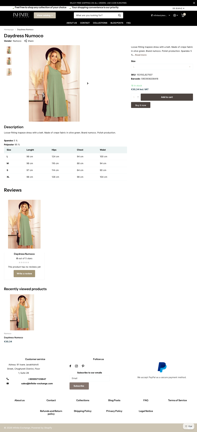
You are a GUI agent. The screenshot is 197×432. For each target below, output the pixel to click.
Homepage (9, 29)
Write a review (24, 273)
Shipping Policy (83, 411)
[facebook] (70, 366)
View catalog (44, 15)
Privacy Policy (114, 411)
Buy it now (140, 105)
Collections (100, 23)
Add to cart (167, 97)
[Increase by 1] (138, 94)
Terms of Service (177, 400)
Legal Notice (146, 411)
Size (133, 61)
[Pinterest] (83, 366)
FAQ (129, 23)
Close (194, 3)
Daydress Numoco (13, 337)
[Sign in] (175, 15)
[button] (88, 83)
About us (19, 400)
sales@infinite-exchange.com (37, 383)
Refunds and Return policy (51, 412)
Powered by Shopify (41, 427)
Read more (141, 54)
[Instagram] (76, 366)
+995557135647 (37, 379)
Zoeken (119, 15)
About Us (71, 23)
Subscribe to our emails (89, 372)
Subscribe (79, 386)
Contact (85, 23)
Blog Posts (117, 23)
